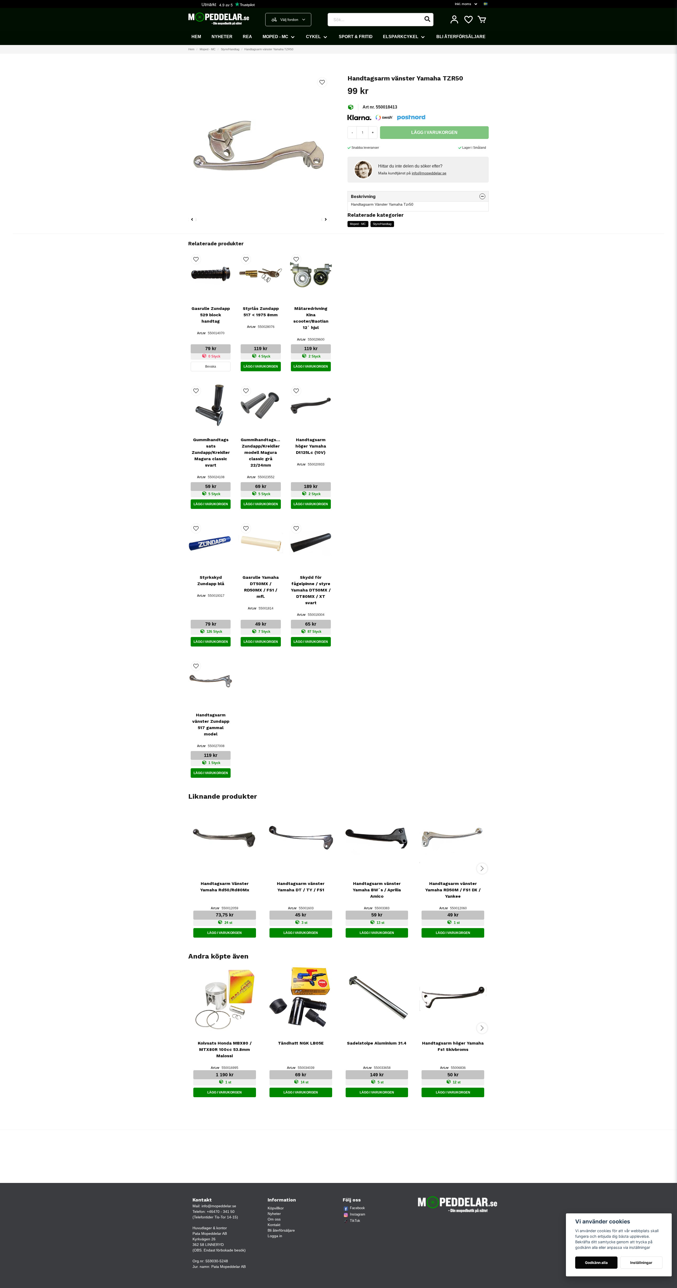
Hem (196, 36)
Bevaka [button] (210, 366)
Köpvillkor (276, 1208)
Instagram (357, 1214)
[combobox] (288, 19)
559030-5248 (216, 1261)
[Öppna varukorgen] (482, 19)
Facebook (357, 1208)
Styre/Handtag (230, 49)
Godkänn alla (596, 1262)
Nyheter (222, 36)
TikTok (355, 1221)
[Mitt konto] (454, 19)
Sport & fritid (356, 36)
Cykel (313, 36)
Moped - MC (275, 36)
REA (247, 36)
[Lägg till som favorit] (468, 19)
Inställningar (641, 1262)
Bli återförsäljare (461, 36)
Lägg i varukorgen (261, 366)
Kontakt (274, 1225)
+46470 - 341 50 (221, 1211)
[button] (485, 4)
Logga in (275, 1236)
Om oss (274, 1219)
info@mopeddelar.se (429, 173)
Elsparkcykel (400, 36)
